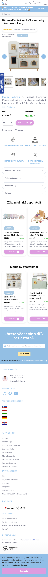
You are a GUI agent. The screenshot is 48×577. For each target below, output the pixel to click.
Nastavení (24, 565)
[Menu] (45, 3)
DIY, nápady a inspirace (10, 480)
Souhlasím (24, 571)
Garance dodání (7, 452)
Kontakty (5, 438)
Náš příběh (6, 487)
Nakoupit (41, 8)
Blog (3, 476)
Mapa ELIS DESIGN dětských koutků (14, 494)
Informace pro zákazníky (11, 445)
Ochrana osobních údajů (10, 459)
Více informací (7, 107)
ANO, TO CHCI (24, 354)
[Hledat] (25, 3)
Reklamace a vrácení (9, 467)
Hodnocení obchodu (9, 463)
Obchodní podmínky (9, 456)
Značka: (6, 36)
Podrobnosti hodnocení (29, 29)
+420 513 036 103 (17, 375)
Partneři (5, 529)
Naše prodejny (7, 442)
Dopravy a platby (8, 449)
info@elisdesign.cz (17, 381)
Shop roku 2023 (29, 540)
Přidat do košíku (22, 123)
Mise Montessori (8, 490)
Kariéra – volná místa (9, 522)
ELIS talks (5, 483)
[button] (14, 242)
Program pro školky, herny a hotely (14, 525)
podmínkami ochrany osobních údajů (35, 360)
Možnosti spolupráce (9, 518)
